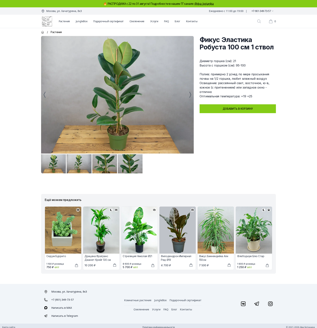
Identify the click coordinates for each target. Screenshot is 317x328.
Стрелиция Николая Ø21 (137, 256)
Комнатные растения (137, 300)
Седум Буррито (56, 256)
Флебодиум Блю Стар (250, 256)
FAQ (166, 21)
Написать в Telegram (64, 316)
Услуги (154, 21)
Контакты (192, 21)
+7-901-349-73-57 (261, 11)
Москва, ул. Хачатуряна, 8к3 (64, 11)
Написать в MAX (61, 307)
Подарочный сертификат (108, 21)
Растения (64, 21)
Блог (177, 21)
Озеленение (137, 21)
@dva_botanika (204, 4)
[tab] (53, 163)
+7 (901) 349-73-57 (62, 299)
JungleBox (81, 21)
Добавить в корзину (238, 108)
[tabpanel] (117, 95)
